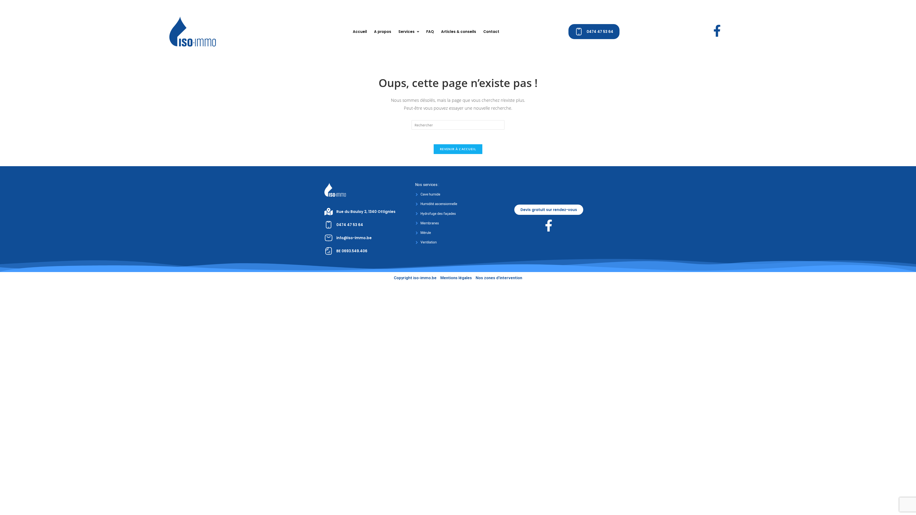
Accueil (360, 31)
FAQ (430, 31)
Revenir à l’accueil (458, 149)
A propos (382, 31)
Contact (491, 31)
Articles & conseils (458, 31)
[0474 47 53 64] (328, 225)
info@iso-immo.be (354, 237)
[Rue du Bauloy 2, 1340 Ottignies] (328, 211)
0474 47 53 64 (349, 224)
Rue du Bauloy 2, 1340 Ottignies (366, 211)
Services (406, 31)
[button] (409, 31)
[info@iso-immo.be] (328, 238)
